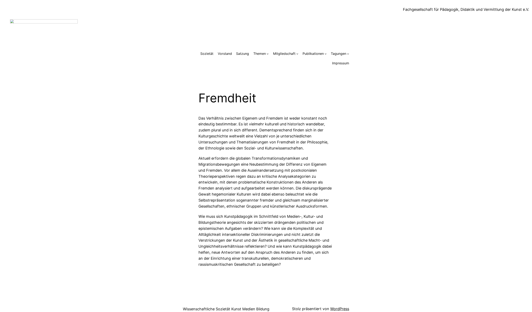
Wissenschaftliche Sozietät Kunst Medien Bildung (226, 309)
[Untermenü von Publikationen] (326, 54)
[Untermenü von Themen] (268, 54)
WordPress (339, 309)
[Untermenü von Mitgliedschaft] (297, 54)
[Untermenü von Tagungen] (348, 54)
